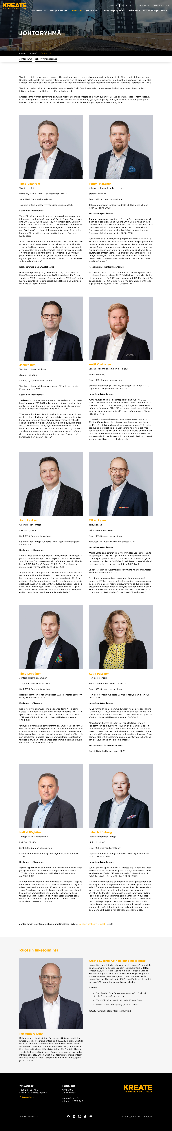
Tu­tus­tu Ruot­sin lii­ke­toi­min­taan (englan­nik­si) (110, 1011)
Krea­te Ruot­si (144, 1117)
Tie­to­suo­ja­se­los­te (28, 1117)
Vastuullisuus (91, 11)
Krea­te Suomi (128, 1117)
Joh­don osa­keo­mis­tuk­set (92, 924)
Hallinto (76, 11)
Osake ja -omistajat (58, 11)
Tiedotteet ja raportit (112, 11)
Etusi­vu (22, 53)
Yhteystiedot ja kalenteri (155, 11)
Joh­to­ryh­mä (25, 59)
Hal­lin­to (33, 53)
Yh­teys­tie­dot (26, 1097)
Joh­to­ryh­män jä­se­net (46, 59)
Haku (114, 5)
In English (126, 5)
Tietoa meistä (37, 11)
